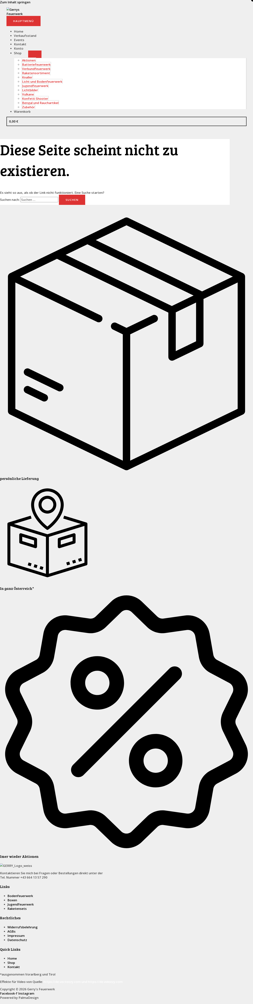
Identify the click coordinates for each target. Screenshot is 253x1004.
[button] (1, 1002)
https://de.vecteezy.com (62, 982)
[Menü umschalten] (34, 54)
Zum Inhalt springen (15, 2)
